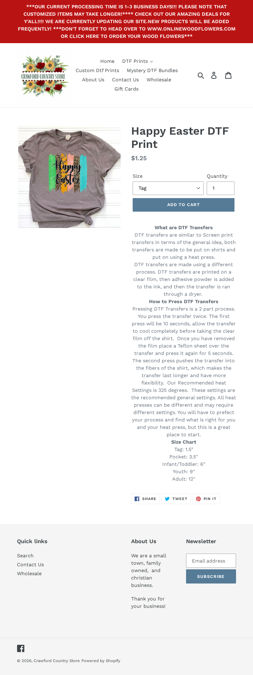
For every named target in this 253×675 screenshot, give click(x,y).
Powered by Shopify (100, 660)
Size (138, 176)
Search (25, 556)
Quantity (217, 176)
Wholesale (29, 573)
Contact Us (30, 564)
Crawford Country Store (57, 660)
